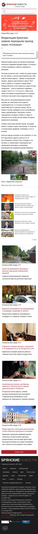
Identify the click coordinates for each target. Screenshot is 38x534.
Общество (13, 468)
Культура (5, 475)
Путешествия (22, 475)
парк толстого (13, 185)
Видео (31, 475)
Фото (4, 479)
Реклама (19, 479)
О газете (11, 479)
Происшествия (23, 468)
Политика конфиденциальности (12, 483)
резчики (20, 185)
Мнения (15, 472)
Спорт (13, 475)
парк (6, 185)
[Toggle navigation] (4, 11)
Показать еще (19, 452)
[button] (35, 152)
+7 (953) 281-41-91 (27, 513)
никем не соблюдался (16, 91)
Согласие (28, 483)
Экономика (6, 472)
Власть (5, 468)
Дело (22, 472)
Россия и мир (31, 472)
